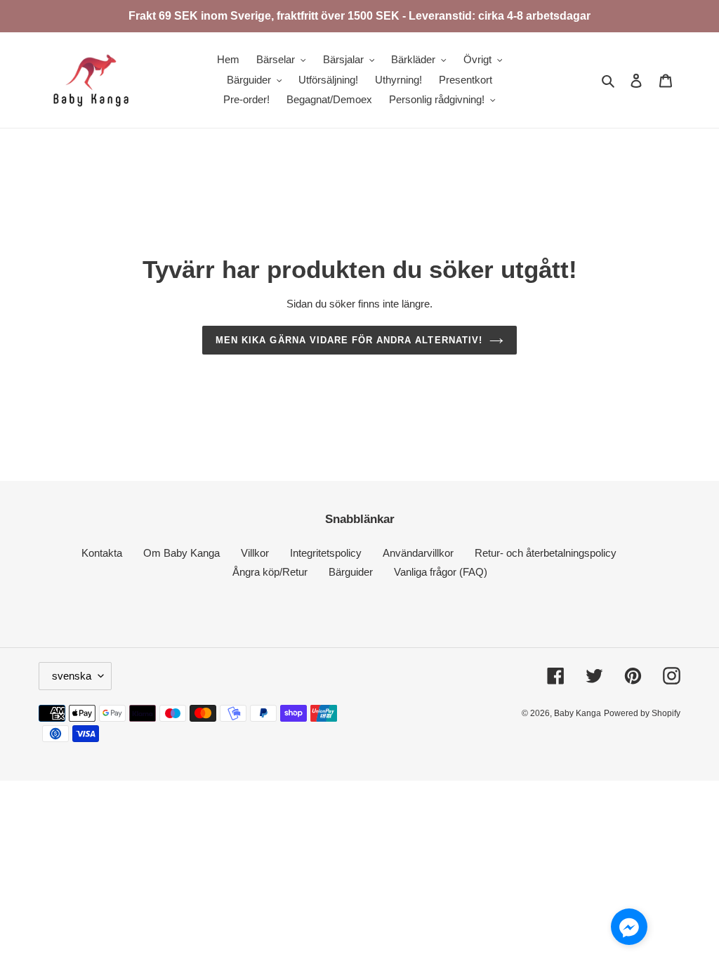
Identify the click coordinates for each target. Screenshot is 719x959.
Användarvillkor (418, 553)
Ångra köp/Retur (270, 572)
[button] (629, 929)
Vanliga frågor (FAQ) (440, 572)
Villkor (255, 553)
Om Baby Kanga (181, 553)
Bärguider (351, 572)
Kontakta (101, 553)
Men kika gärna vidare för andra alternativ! (349, 340)
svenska (71, 676)
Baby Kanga (577, 713)
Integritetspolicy (326, 553)
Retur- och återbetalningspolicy (545, 553)
